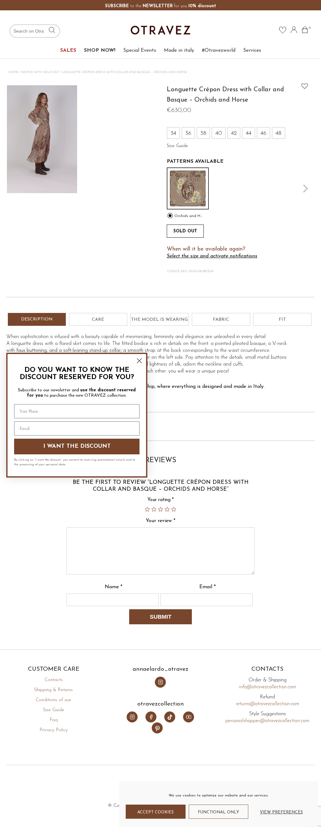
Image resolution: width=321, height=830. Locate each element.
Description (37, 319)
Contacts (54, 680)
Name (113, 586)
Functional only (218, 812)
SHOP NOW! (99, 50)
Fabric (221, 319)
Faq (54, 720)
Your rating (160, 500)
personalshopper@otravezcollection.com (267, 720)
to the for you (160, 6)
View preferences (281, 812)
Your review (160, 520)
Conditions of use (53, 700)
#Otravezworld (218, 50)
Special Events (139, 50)
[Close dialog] (139, 360)
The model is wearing (159, 319)
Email (207, 586)
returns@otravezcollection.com (267, 703)
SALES (68, 50)
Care (98, 319)
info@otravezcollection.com (267, 687)
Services (252, 50)
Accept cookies (155, 812)
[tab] (37, 319)
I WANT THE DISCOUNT (77, 446)
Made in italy (179, 50)
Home (13, 72)
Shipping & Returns (53, 690)
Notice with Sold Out (40, 72)
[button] (303, 84)
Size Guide (53, 710)
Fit (282, 319)
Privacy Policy (53, 730)
